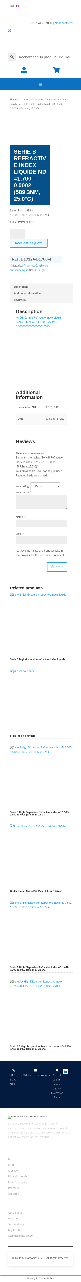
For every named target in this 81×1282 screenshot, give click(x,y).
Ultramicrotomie (17, 1176)
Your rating (23, 486)
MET (11, 1159)
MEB (11, 1165)
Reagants (13, 1188)
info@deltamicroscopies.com (34, 1075)
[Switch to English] (12, 6)
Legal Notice (15, 1230)
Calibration (37, 100)
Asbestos (24, 100)
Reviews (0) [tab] (20, 300)
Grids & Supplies (17, 1182)
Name (20, 517)
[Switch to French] (17, 6)
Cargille (41, 270)
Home (13, 100)
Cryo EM (13, 1171)
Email (20, 534)
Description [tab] (21, 287)
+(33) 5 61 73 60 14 (13, 1080)
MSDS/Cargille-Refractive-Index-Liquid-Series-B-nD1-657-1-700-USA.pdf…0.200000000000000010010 (39, 322)
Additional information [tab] (27, 293)
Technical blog (16, 1224)
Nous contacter (64, 23)
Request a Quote (29, 243)
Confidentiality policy (20, 1236)
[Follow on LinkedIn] (65, 1071)
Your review (23, 492)
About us (13, 1218)
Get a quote (15, 1213)
